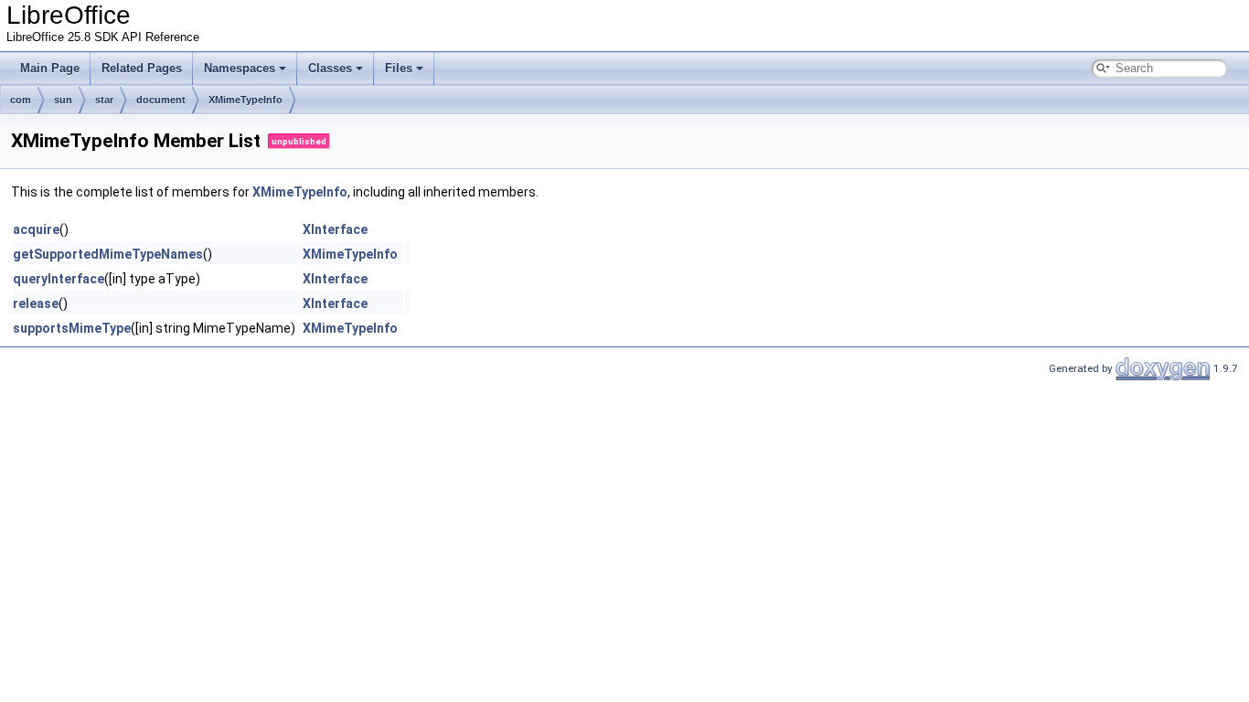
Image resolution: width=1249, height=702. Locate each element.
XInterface (335, 229)
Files (398, 68)
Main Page (50, 68)
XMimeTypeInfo (245, 99)
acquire (36, 229)
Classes (330, 68)
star (104, 99)
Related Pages (141, 68)
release (36, 303)
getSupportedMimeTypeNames (108, 254)
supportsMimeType (72, 328)
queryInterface (58, 278)
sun (63, 99)
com (20, 99)
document (161, 99)
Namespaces (239, 68)
